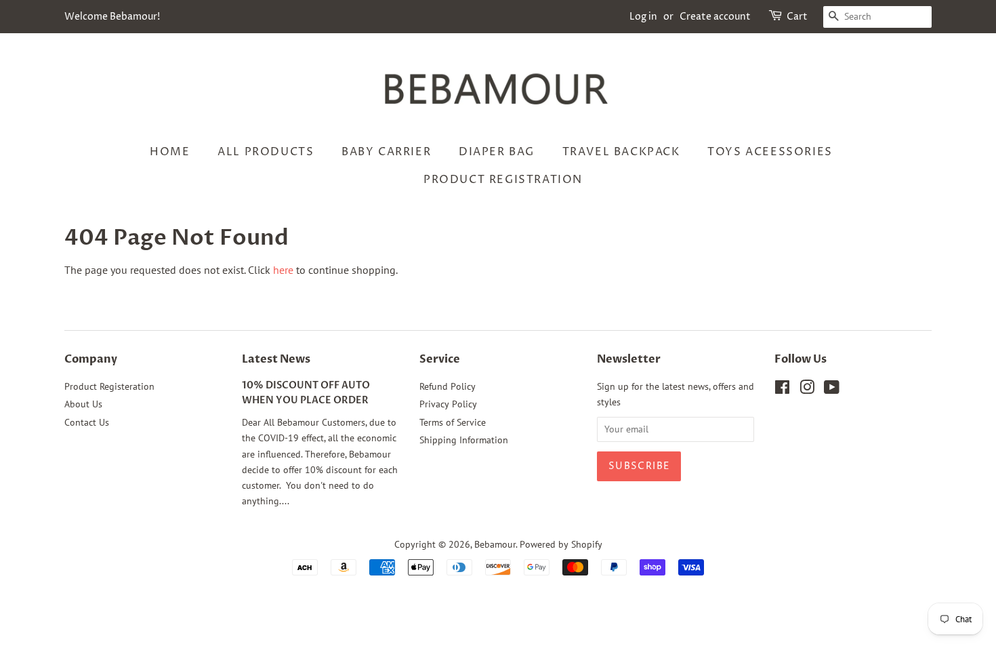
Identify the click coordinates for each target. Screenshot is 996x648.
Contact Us (86, 422)
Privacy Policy (448, 404)
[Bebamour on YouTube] (831, 390)
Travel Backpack (621, 151)
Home (170, 151)
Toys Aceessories (770, 151)
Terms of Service (452, 422)
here (283, 270)
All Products (265, 151)
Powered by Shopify (561, 544)
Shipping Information (463, 440)
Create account (715, 16)
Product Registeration (109, 386)
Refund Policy (447, 386)
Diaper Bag (497, 151)
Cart (797, 16)
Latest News (276, 359)
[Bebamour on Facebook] (782, 390)
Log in (643, 16)
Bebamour (495, 544)
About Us (83, 404)
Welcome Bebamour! (112, 16)
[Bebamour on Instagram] (807, 390)
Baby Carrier (386, 151)
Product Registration (503, 179)
